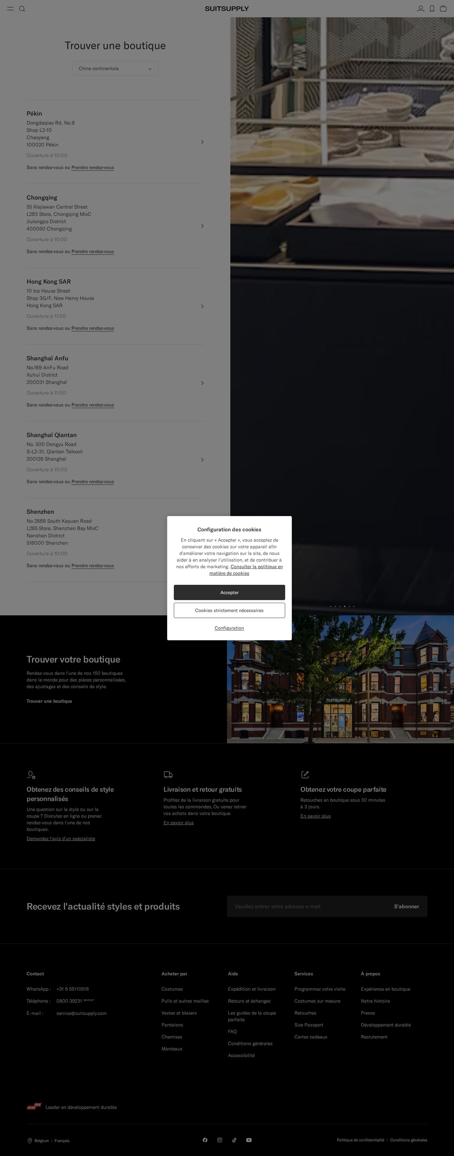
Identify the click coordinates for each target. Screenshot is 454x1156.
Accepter (229, 592)
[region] (229, 578)
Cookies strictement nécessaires (229, 610)
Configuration (229, 628)
